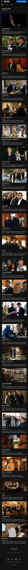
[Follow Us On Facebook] (8, 559)
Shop (12, 4)
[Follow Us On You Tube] (16, 559)
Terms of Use (10, 552)
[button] (2, 1)
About (7, 4)
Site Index (13, 564)
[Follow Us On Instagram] (19, 559)
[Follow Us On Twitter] (12, 559)
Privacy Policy (17, 552)
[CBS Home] (14, 549)
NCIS (2, 4)
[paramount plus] (6, 1)
